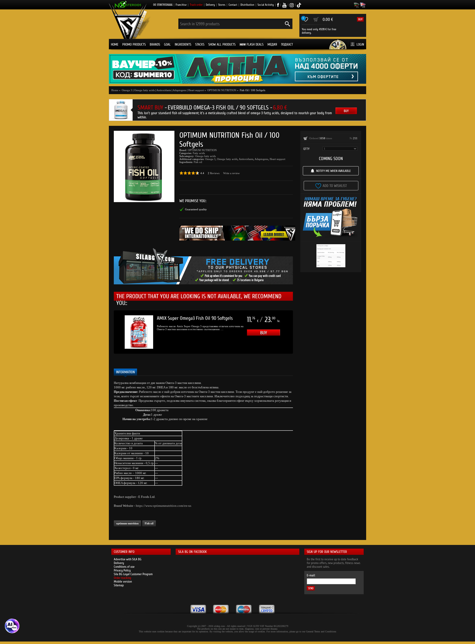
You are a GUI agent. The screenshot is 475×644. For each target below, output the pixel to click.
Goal (167, 44)
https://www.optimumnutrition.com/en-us (163, 506)
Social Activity (266, 4)
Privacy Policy (122, 570)
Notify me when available (333, 171)
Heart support (196, 90)
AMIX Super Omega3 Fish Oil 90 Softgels (195, 318)
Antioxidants (163, 90)
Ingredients (183, 44)
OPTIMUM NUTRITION (202, 150)
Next (300, 332)
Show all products (222, 44)
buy (360, 19)
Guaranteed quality (196, 209)
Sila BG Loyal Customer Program (133, 574)
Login (360, 44)
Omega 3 (210, 159)
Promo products (134, 44)
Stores (221, 4)
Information (125, 372)
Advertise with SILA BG (128, 559)
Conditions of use (124, 566)
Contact (233, 4)
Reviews (214, 173)
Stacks (199, 44)
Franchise (181, 4)
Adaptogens (179, 90)
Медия (272, 44)
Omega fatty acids (144, 90)
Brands (155, 44)
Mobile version (123, 581)
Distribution (247, 4)
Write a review (231, 173)
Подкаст (287, 44)
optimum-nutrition (127, 523)
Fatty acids (199, 153)
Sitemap (119, 585)
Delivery (210, 4)
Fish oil (198, 162)
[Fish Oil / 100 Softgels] (144, 166)
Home (114, 44)
